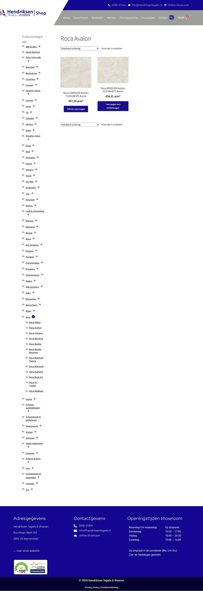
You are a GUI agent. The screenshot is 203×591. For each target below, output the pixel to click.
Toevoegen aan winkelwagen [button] (113, 106)
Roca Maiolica (36, 338)
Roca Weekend (36, 391)
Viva (28, 468)
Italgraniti (31, 187)
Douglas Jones (33, 135)
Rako (28, 293)
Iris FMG (29, 181)
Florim (29, 163)
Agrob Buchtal (33, 52)
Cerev (28, 106)
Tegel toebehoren (34, 443)
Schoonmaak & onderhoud (33, 418)
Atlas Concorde (33, 57)
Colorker (30, 118)
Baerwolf (30, 67)
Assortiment (81, 17)
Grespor (29, 169)
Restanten (98, 17)
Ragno (29, 281)
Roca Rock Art (36, 377)
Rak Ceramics (32, 286)
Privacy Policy (92, 588)
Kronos (29, 205)
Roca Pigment (36, 371)
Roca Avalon (35, 327)
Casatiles (30, 79)
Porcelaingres (32, 263)
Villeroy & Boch (33, 458)
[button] (172, 17)
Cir (27, 112)
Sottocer (30, 438)
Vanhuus (30, 453)
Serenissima (32, 426)
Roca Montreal (36, 366)
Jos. (28, 193)
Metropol (30, 226)
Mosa (28, 239)
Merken (111, 17)
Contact (163, 17)
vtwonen (30, 483)
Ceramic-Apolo (33, 90)
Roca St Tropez (33, 384)
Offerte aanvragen (76, 109)
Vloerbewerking (129, 17)
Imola (28, 175)
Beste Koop (31, 73)
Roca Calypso (36, 333)
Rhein (28, 311)
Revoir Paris (31, 305)
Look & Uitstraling (35, 211)
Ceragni (29, 85)
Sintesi (29, 432)
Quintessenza (32, 275)
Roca (28, 317)
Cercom (29, 100)
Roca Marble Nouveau (35, 351)
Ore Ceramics (32, 245)
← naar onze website (26, 550)
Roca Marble (35, 344)
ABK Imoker (31, 46)
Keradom (30, 199)
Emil (28, 151)
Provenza (30, 269)
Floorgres (30, 157)
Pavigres (30, 256)
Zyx (27, 489)
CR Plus (29, 124)
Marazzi (29, 220)
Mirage (29, 232)
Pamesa (29, 251)
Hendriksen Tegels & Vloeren (106, 580)
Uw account (148, 17)
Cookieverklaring (109, 588)
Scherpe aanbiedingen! (33, 406)
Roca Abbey (35, 322)
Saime (29, 399)
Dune (28, 145)
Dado (28, 130)
